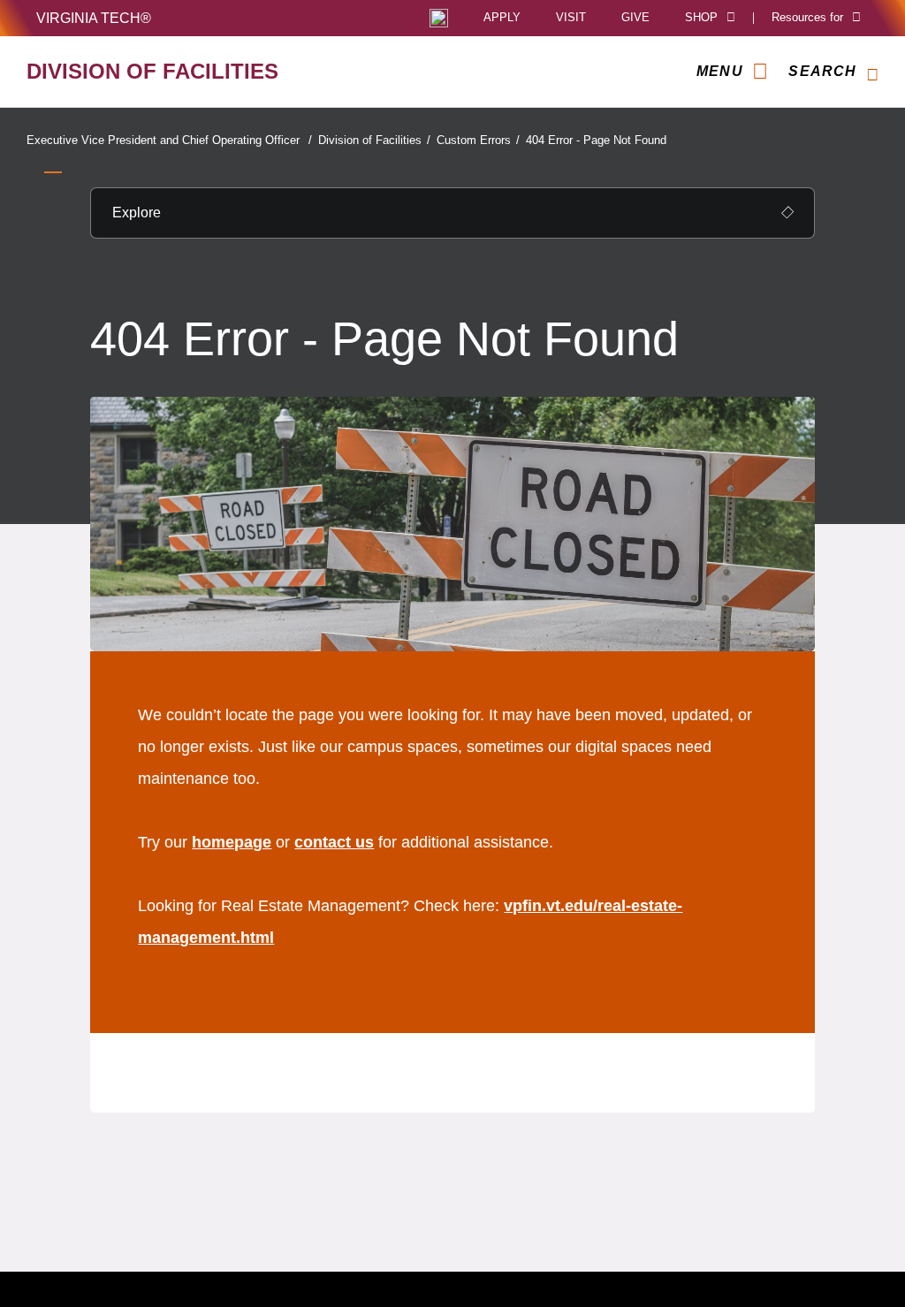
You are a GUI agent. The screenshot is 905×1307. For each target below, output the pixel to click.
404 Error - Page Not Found (596, 140)
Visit (571, 18)
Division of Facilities (374, 140)
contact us (334, 842)
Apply (502, 18)
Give (635, 18)
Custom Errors (478, 140)
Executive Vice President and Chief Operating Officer (169, 140)
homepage (231, 842)
